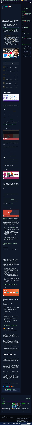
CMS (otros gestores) (26, 49)
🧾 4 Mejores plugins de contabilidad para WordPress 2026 (27, 28)
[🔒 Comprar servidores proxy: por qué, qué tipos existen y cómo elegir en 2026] (16, 405)
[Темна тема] (30, 0)
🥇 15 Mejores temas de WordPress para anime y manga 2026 (27, 37)
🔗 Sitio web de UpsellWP (13, 284)
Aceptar (29, 423)
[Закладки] (29, 0)
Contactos (3, 0)
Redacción (6, 389)
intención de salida (10, 153)
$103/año (12, 203)
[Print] (11, 6)
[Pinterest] (8, 6)
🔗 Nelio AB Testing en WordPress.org (7, 243)
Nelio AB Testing (5, 218)
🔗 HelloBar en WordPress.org (6, 325)
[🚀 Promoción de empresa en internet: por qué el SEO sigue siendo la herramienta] (6, 405)
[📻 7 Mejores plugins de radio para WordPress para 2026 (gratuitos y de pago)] (23, 23)
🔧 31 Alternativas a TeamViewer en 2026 (26, 33)
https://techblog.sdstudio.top (21, 421)
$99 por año (11, 119)
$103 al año (12, 199)
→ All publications (13, 389)
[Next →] (30, 43)
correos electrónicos (10, 310)
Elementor (13, 227)
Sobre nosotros (11, 0)
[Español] (22, 0)
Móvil (24, 48)
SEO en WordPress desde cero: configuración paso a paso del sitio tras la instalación (25, 409)
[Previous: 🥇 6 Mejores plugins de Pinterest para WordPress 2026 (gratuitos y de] (1, 2)
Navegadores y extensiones (26, 54)
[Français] (21, 0)
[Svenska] (25, 0)
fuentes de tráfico (5, 106)
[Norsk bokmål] (26, 0)
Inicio (1, 0)
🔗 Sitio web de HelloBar (13, 325)
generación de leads (11, 30)
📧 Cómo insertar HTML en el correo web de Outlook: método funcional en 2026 (27, 13)
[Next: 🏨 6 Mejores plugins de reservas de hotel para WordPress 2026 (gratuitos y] (31, 2)
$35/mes (7, 238)
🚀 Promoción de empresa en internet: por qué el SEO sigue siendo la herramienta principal (6, 409)
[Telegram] (5, 6)
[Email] (10, 6)
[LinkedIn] (7, 6)
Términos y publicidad (15, 0)
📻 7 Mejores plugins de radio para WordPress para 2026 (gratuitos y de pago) (27, 20)
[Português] (24, 0)
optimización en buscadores (15, 180)
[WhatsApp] (6, 6)
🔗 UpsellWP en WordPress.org (6, 284)
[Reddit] (9, 6)
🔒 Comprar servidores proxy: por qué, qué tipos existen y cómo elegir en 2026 (16, 409)
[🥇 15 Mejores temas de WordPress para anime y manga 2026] (23, 39)
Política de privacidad (24, 423)
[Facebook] (2, 6)
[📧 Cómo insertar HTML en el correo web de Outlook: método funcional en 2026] (23, 16)
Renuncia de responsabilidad (7, 0)
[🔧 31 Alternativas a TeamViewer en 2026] (23, 34)
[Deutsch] (20, 0)
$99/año (16, 122)
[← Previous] (22, 43)
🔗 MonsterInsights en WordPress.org (7, 124)
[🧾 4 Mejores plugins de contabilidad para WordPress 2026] (23, 29)
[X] (5, 386)
